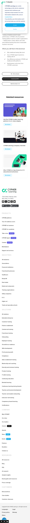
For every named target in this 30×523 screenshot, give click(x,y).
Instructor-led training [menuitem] (8, 397)
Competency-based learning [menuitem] (9, 401)
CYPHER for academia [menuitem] (8, 229)
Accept (15, 25)
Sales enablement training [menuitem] (9, 359)
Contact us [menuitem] (5, 450)
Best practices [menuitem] (6, 491)
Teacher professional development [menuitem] (11, 390)
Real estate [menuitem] (5, 282)
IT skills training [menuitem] (6, 375)
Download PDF (15, 79)
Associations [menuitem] (5, 263)
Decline (15, 29)
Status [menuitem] (3, 515)
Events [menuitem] (6, 439)
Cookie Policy (8, 16)
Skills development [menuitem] (7, 348)
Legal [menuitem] (13, 509)
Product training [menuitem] (6, 371)
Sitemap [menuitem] (14, 512)
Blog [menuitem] (3, 463)
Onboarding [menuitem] (5, 337)
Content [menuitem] (7, 242)
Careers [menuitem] (6, 426)
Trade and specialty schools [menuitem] (9, 305)
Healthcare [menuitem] (5, 274)
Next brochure (14, 83)
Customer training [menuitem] (7, 321)
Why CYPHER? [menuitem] (6, 414)
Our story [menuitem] (4, 418)
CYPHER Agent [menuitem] (8, 238)
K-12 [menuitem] (3, 297)
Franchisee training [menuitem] (7, 333)
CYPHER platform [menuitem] (6, 218)
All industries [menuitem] (5, 259)
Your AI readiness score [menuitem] (8, 221)
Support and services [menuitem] (8, 250)
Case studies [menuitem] (5, 495)
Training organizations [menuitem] (8, 290)
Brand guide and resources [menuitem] (9, 478)
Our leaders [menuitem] (5, 422)
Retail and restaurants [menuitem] (8, 286)
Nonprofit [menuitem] (4, 278)
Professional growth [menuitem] (7, 352)
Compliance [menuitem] (5, 356)
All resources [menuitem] (5, 460)
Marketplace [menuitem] (5, 246)
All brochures (15, 74)
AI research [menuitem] (5, 471)
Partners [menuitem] (4, 443)
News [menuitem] (5, 434)
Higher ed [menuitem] (4, 301)
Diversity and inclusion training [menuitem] (10, 367)
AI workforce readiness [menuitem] (8, 344)
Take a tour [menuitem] (8, 233)
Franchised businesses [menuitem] (8, 271)
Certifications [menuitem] (5, 405)
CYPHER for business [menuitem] (8, 225)
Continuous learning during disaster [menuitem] (12, 386)
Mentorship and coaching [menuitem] (9, 363)
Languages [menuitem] (5, 509)
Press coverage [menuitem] (6, 482)
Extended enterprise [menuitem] (7, 318)
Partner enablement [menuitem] (7, 325)
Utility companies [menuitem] (6, 293)
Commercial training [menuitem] (7, 329)
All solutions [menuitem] (5, 314)
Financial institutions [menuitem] (7, 267)
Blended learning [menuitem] (6, 382)
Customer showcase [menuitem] (7, 499)
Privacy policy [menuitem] (5, 512)
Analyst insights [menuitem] (6, 475)
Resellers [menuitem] (4, 447)
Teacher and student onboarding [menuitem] (11, 394)
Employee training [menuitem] (7, 340)
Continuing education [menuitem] (8, 378)
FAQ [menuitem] (3, 467)
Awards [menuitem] (4, 430)
